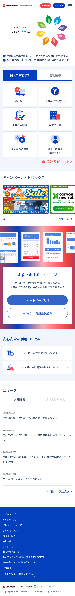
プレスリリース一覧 (12, 524)
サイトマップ (9, 514)
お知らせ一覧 (9, 519)
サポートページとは (37, 300)
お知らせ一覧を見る (58, 491)
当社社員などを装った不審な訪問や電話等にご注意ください (39, 60)
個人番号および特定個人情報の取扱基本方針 (24, 557)
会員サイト (59, 5)
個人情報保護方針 (11, 552)
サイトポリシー (10, 546)
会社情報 (7, 541)
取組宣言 (7, 567)
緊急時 (47, 5)
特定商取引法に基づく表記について (20, 562)
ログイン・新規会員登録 (36, 313)
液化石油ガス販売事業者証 (17, 574)
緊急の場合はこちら (58, 161)
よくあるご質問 (10, 530)
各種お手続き (9, 535)
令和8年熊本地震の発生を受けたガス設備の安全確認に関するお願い (39, 56)
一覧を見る (63, 219)
